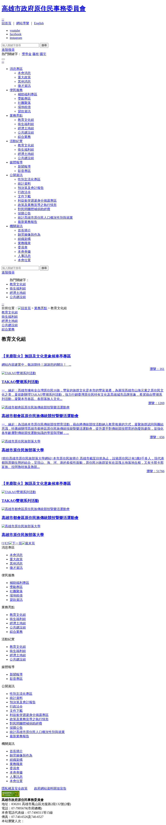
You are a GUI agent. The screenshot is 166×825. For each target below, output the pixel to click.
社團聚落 (24, 102)
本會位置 (24, 260)
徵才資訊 (24, 85)
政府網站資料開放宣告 (50, 788)
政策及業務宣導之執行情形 (37, 205)
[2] (7, 543)
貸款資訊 (24, 111)
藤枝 (35, 54)
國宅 (43, 54)
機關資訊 (16, 226)
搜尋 (44, 45)
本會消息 (24, 73)
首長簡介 (24, 230)
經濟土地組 (26, 128)
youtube (15, 30)
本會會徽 (24, 251)
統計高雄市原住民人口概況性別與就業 (45, 217)
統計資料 (24, 183)
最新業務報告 (27, 222)
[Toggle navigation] (3, 59)
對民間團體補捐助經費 (34, 209)
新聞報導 (24, 166)
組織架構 (24, 239)
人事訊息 (24, 256)
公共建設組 (26, 132)
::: (3, 19)
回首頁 (6, 23)
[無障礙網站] (10, 796)
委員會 (23, 247)
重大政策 (24, 77)
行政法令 (24, 192)
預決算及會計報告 (31, 188)
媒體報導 (16, 162)
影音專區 (24, 171)
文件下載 (24, 196)
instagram (16, 37)
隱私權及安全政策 (15, 788)
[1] (3, 543)
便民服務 (16, 90)
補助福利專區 (27, 94)
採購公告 (24, 213)
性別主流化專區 (29, 179)
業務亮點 (16, 115)
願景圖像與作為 (29, 234)
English (39, 23)
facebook (15, 34)
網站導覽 (22, 23)
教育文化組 (26, 120)
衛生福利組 (26, 124)
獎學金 (27, 54)
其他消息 (24, 81)
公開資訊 (16, 175)
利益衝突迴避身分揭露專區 (37, 200)
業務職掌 (24, 243)
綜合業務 (24, 137)
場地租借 (24, 107)
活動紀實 (16, 141)
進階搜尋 (8, 49)
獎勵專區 (24, 98)
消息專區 (16, 68)
